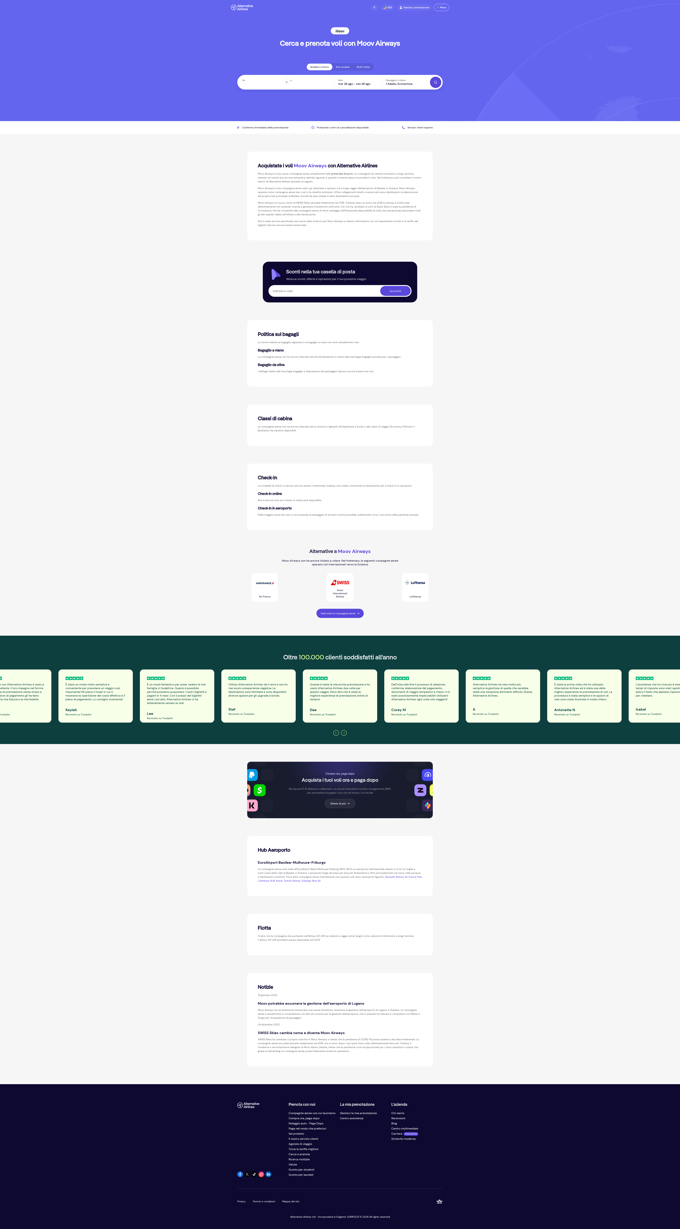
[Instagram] (261, 1176)
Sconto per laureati (301, 1175)
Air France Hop (413, 876)
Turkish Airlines (292, 880)
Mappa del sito (290, 1201)
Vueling (305, 880)
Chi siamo (397, 1113)
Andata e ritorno (319, 67)
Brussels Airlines (395, 876)
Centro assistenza (351, 1118)
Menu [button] (443, 7)
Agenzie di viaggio (300, 1144)
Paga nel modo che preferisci (307, 1128)
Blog (394, 1123)
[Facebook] (240, 1176)
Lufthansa (263, 880)
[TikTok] (254, 1176)
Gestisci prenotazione (416, 7)
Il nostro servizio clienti (303, 1139)
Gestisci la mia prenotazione (358, 1113)
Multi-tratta (363, 67)
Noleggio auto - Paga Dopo (306, 1123)
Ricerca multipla (299, 1159)
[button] (374, 7)
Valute (293, 1164)
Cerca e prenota (299, 1154)
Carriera (396, 1134)
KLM (272, 880)
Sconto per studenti (301, 1169)
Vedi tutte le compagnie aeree (338, 613)
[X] (247, 1176)
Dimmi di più (338, 803)
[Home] (242, 7)
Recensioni (398, 1118)
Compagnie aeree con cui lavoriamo (312, 1113)
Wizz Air (316, 880)
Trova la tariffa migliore (303, 1149)
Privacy (241, 1201)
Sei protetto (296, 1134)
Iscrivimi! (395, 291)
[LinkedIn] (268, 1176)
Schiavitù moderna (403, 1139)
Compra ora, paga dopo (304, 1118)
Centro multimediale (404, 1128)
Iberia (279, 880)
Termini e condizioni (264, 1201)
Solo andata (343, 67)
